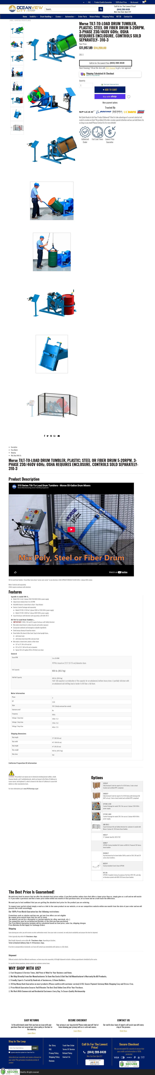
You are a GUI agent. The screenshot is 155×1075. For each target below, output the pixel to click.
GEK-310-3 (106, 824)
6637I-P (105, 863)
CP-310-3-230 (107, 804)
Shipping (13, 452)
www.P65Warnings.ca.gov (31, 788)
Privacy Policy (53, 1053)
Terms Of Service (12, 1054)
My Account (134, 2)
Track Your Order (68, 1045)
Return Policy (95, 16)
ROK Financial (110, 67)
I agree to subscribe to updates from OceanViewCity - (22, 1053)
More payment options (110, 102)
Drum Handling (46, 16)
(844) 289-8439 (123, 9)
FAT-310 (105, 872)
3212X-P (105, 783)
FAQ (89, 2)
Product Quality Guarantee (103, 2)
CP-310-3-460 (107, 814)
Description (14, 447)
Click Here (123, 1031)
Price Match (14, 450)
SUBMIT (35, 1048)
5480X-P (105, 793)
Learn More (31, 1033)
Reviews (51, 1060)
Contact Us (128, 16)
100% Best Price (121, 2)
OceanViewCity (21, 1072)
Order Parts (82, 16)
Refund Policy (67, 1053)
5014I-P (105, 843)
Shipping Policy (108, 16)
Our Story (52, 1045)
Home (25, 16)
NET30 (118, 16)
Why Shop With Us (16, 455)
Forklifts (33, 16)
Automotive (69, 16)
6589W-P (106, 853)
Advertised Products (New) (23, 20)
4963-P (105, 835)
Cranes (58, 16)
